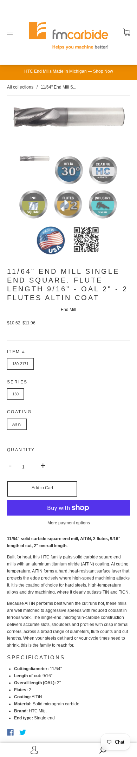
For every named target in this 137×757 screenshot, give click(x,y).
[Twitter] (23, 732)
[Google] (37, 732)
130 (15, 394)
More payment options (68, 522)
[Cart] (126, 32)
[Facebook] (10, 732)
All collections (20, 87)
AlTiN (16, 424)
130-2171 (20, 364)
